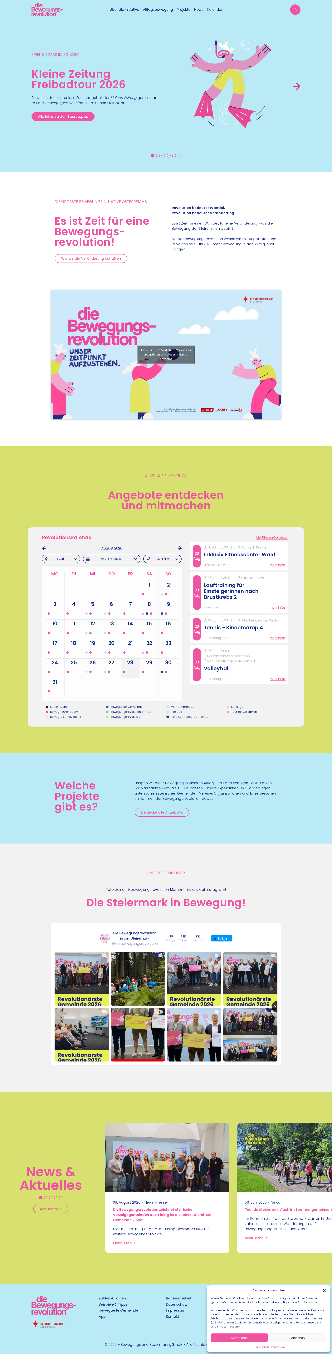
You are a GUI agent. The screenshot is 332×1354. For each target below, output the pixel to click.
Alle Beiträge (51, 1209)
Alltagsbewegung (158, 9)
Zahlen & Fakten (112, 1298)
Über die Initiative (124, 9)
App (102, 1316)
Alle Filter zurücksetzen (272, 537)
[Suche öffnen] (295, 9)
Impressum (278, 1347)
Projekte (183, 9)
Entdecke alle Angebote (162, 812)
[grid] (240, 621)
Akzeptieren (239, 1338)
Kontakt (172, 1316)
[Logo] (47, 9)
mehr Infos (278, 565)
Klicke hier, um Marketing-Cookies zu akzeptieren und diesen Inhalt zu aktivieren (166, 354)
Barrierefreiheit (178, 1298)
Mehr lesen (122, 1243)
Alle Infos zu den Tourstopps (63, 116)
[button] (324, 1290)
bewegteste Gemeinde (118, 1310)
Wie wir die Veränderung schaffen (91, 258)
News (198, 9)
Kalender (214, 9)
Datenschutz (262, 1347)
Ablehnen (298, 1338)
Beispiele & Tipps (113, 1304)
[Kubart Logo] (54, 1313)
